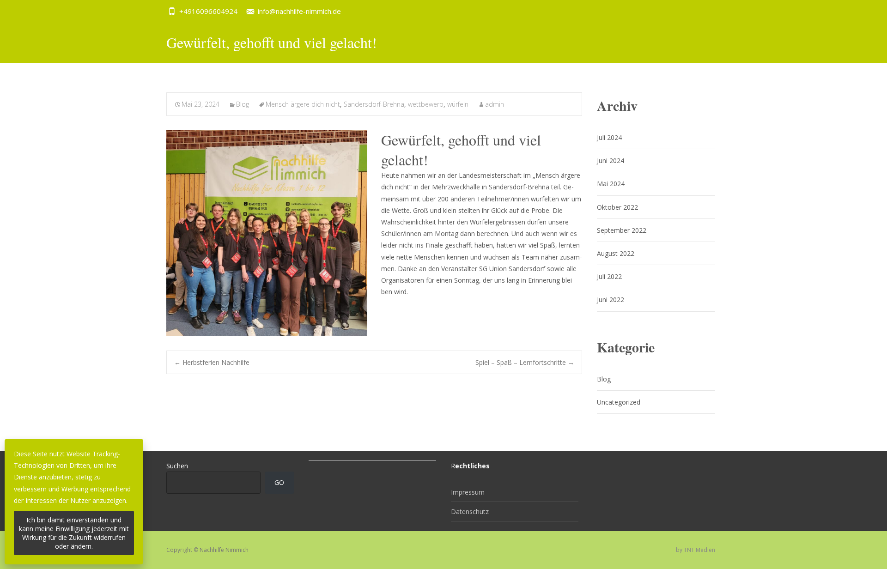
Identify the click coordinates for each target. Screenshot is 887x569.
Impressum (468, 492)
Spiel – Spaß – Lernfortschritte (524, 362)
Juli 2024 (609, 137)
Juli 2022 (609, 276)
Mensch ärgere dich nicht (303, 104)
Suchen (177, 465)
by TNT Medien (695, 550)
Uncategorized (618, 402)
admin (494, 104)
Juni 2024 (610, 160)
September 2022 (621, 230)
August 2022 (615, 253)
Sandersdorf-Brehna (374, 104)
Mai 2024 (611, 183)
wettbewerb (426, 104)
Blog (242, 104)
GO (279, 482)
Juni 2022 (610, 299)
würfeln (457, 104)
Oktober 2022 (617, 207)
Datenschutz (470, 511)
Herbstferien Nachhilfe (211, 362)
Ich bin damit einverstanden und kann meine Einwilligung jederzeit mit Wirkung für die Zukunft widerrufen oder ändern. (74, 533)
